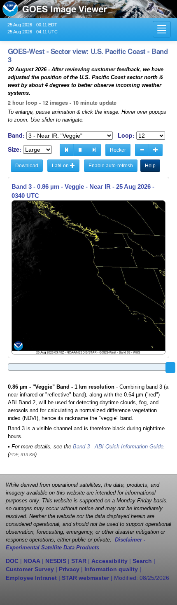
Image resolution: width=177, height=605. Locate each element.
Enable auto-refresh (110, 166)
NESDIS (55, 561)
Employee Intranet (31, 578)
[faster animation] (156, 150)
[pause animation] (80, 150)
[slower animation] (142, 150)
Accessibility (109, 561)
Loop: (126, 135)
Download (26, 166)
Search (142, 561)
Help (150, 166)
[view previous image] (67, 150)
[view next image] (94, 150)
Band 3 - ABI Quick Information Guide (118, 447)
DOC (12, 561)
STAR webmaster (85, 578)
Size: (14, 149)
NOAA (31, 561)
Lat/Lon (61, 166)
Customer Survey (30, 569)
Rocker (118, 150)
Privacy (69, 569)
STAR (78, 561)
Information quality (111, 569)
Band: (16, 135)
